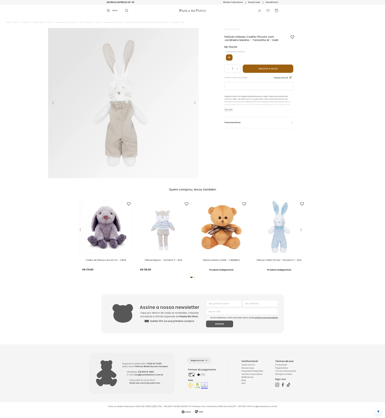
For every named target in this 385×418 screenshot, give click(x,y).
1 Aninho (49, 22)
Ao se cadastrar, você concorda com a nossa (244, 317)
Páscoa (98, 22)
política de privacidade (266, 317)
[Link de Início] (8, 22)
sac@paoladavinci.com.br (148, 374)
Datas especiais (86, 22)
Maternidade (38, 22)
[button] (112, 10)
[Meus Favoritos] (268, 10)
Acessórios (72, 22)
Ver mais (228, 109)
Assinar (219, 324)
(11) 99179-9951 (146, 371)
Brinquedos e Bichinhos (113, 22)
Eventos (17, 22)
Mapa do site (197, 360)
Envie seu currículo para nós (144, 383)
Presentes (26, 22)
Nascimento (60, 22)
